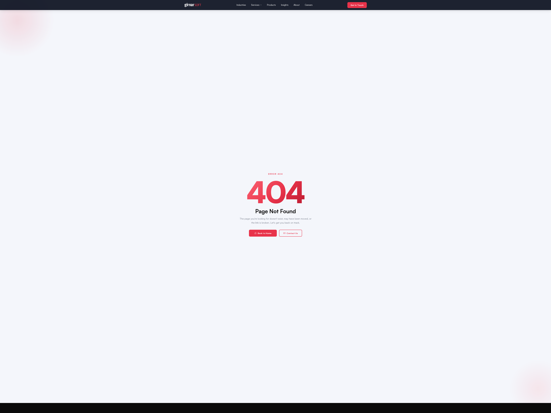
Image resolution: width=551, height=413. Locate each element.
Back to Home (264, 233)
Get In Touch (357, 5)
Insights (284, 5)
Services (255, 5)
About (297, 5)
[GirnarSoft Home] (192, 5)
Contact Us (292, 233)
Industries (241, 5)
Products (271, 5)
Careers (309, 5)
